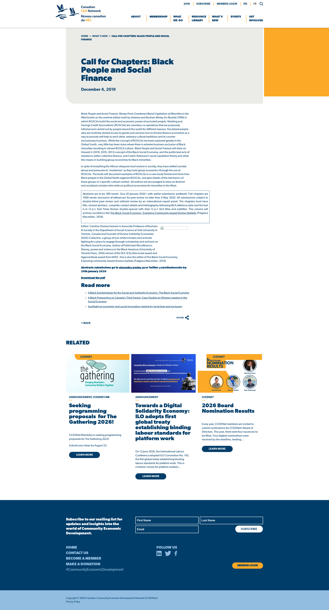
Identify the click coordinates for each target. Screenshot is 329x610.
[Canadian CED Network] (81, 20)
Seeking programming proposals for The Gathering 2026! (93, 414)
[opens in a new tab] (163, 373)
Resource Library (199, 18)
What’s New (217, 18)
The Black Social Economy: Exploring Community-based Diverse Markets (153, 213)
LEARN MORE (84, 455)
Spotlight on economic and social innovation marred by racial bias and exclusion (135, 306)
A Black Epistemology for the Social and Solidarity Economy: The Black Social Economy (138, 293)
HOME (71, 547)
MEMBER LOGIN (227, 4)
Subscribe (203, 4)
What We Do (178, 18)
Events (236, 16)
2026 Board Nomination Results (228, 408)
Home (84, 36)
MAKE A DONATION (83, 564)
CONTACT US (77, 553)
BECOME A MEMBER (83, 558)
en (245, 4)
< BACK (85, 323)
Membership (158, 16)
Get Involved (256, 18)
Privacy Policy (73, 602)
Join (187, 4)
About (136, 16)
